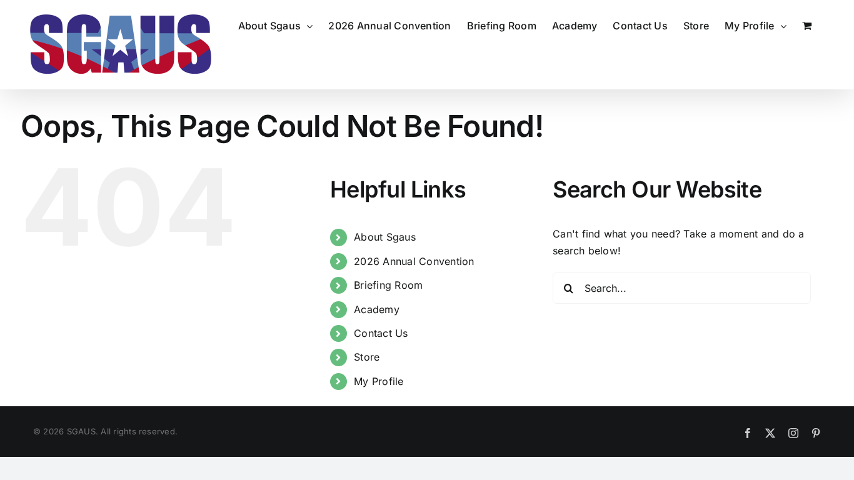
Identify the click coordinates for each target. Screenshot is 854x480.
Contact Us (381, 333)
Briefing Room (388, 285)
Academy (376, 309)
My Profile (378, 381)
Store (366, 357)
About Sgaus (385, 237)
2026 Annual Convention (414, 261)
